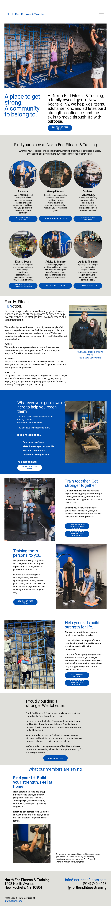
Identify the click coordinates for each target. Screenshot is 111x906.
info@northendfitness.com (86, 880)
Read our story (55, 758)
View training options (23, 219)
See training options (77, 675)
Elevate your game (88, 286)
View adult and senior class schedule (77, 526)
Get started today (55, 286)
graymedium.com (13, 901)
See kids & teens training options (23, 286)
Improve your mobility (88, 219)
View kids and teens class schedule (77, 534)
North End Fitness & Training (26, 14)
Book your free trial (29, 468)
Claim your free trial (60, 128)
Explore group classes (55, 219)
